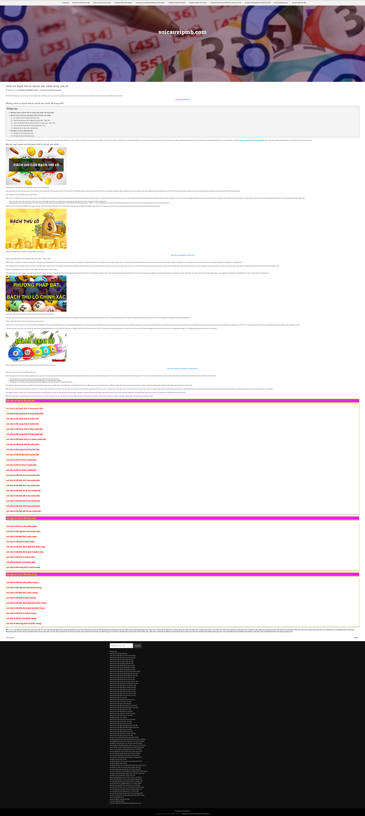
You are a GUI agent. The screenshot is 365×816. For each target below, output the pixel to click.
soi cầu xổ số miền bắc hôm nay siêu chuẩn (150, 3)
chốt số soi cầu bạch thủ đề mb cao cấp (122, 669)
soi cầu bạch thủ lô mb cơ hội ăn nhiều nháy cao (126, 789)
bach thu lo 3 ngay (172, 630)
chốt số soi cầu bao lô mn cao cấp (120, 723)
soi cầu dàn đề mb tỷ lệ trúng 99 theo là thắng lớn (126, 781)
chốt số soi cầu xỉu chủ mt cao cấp (121, 715)
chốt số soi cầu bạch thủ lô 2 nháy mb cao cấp (125, 671)
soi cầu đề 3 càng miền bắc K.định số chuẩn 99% (125, 757)
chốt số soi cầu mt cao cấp (102, 3)
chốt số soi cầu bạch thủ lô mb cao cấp (122, 679)
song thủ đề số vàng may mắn (120, 799)
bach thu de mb (98, 630)
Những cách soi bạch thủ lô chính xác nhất (181, 631)
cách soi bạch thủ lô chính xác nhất (68, 631)
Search (137, 645)
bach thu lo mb (264, 630)
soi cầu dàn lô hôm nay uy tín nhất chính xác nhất (127, 787)
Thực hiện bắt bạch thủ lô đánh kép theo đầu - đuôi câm (241, 631)
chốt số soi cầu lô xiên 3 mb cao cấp (121, 661)
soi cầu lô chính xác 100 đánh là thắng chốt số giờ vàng (128, 771)
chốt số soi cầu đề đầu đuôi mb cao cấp (122, 665)
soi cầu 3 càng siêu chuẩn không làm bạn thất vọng (127, 795)
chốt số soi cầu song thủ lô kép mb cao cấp (124, 673)
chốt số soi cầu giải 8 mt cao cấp (120, 709)
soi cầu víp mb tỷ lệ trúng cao (51, 90)
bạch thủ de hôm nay (71, 630)
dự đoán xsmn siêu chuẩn (123, 3)
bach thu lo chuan (198, 630)
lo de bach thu (161, 631)
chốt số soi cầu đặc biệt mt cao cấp (121, 711)
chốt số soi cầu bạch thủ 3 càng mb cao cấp (124, 683)
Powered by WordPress (182, 811)
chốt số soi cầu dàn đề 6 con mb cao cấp (122, 689)
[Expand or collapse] (357, 108)
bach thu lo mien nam (308, 630)
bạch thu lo (145, 630)
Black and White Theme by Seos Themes (195, 814)
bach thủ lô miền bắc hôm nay (290, 630)
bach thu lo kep (235, 630)
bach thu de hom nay (86, 630)
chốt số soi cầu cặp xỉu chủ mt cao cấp (122, 713)
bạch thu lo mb (274, 630)
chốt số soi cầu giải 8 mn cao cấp (120, 729)
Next (356, 638)
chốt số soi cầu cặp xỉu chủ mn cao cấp (122, 733)
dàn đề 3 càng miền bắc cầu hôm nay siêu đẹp (125, 785)
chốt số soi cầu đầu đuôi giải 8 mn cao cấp (123, 725)
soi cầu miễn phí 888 (299, 3)
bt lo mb (52, 631)
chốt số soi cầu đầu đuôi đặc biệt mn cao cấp (124, 727)
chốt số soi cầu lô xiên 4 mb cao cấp (121, 659)
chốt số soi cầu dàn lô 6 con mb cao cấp (122, 655)
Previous (10, 638)
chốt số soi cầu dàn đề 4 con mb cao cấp (122, 691)
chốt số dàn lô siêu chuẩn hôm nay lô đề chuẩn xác (127, 747)
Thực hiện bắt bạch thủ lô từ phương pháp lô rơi (276, 631)
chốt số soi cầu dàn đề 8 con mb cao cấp (123, 687)
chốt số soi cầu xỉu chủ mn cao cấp (121, 735)
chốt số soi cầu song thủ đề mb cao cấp (122, 667)
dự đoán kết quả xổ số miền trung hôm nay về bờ (126, 761)
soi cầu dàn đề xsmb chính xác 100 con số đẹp (125, 753)
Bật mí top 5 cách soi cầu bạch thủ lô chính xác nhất (31, 631)
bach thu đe (129, 630)
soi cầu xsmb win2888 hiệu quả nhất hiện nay (125, 803)
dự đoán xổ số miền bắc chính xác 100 (257, 3)
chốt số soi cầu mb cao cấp (81, 3)
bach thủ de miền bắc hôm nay (114, 630)
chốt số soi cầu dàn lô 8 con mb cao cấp (122, 695)
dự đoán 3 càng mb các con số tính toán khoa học (126, 743)
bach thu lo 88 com (185, 630)
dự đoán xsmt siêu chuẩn (177, 3)
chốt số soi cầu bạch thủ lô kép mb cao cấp (124, 675)
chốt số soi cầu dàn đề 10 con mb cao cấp (123, 685)
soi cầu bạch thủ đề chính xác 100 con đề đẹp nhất (126, 793)
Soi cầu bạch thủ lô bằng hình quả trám (209, 631)
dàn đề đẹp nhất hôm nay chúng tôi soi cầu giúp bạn (127, 741)
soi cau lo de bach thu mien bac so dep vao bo (124, 755)
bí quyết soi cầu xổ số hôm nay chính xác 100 (226, 3)
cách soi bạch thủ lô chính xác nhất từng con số (96, 631)
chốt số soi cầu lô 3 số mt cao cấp (120, 701)
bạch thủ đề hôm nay (281, 3)
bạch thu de (59, 630)
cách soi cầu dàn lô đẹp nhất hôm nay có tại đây (126, 749)
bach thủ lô (161, 630)
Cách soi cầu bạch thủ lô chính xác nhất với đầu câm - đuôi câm (134, 631)
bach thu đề (137, 630)
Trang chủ (65, 3)
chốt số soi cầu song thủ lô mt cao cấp (122, 699)
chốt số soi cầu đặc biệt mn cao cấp (121, 731)
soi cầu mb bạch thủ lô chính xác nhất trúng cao (126, 751)
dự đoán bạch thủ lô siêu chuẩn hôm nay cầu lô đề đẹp (128, 739)
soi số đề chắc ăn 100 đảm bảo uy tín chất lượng (125, 783)
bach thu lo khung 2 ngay (250, 630)
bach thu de (51, 630)
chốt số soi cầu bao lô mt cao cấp (120, 703)
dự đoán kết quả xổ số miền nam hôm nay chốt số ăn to (128, 765)
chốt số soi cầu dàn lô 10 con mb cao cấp (123, 693)
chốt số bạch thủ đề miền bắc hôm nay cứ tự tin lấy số (128, 745)
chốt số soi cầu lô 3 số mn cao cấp (121, 721)
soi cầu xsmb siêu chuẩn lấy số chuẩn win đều (125, 769)
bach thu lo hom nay (223, 630)
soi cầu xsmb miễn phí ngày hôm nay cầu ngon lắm (127, 773)
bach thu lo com (209, 630)
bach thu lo (153, 630)
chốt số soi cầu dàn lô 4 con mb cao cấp (122, 657)
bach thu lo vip (332, 630)
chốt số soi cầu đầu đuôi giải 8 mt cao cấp (123, 705)
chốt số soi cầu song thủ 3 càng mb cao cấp (124, 681)
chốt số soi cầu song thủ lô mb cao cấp (122, 677)
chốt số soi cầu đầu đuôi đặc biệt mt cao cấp (124, 707)
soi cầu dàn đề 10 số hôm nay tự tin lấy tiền (124, 791)
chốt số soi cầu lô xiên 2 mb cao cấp (121, 663)
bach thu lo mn (321, 630)
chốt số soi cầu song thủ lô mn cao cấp (122, 719)
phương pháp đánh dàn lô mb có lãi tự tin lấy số (126, 777)
